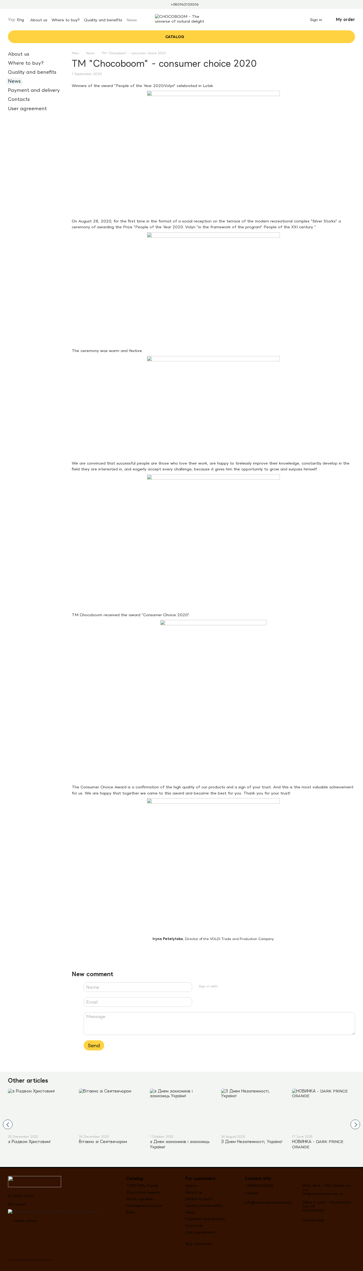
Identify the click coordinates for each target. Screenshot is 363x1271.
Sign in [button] (191, 1185)
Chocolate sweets (143, 1192)
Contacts (19, 99)
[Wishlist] (293, 19)
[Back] (7, 1124)
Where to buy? (66, 20)
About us (38, 20)
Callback (252, 1193)
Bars (130, 1212)
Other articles (28, 1080)
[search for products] (204, 36)
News (131, 20)
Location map (313, 1220)
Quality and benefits (103, 20)
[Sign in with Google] (232, 986)
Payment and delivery (34, 90)
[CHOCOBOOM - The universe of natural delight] (34, 1181)
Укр (11, 20)
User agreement (27, 108)
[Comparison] (282, 19)
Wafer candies (139, 1199)
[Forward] (355, 1124)
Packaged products (144, 1205)
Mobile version (25, 1221)
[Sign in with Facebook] (224, 986)
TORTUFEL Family (142, 1185)
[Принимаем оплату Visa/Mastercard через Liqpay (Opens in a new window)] (53, 1211)
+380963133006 (185, 4)
